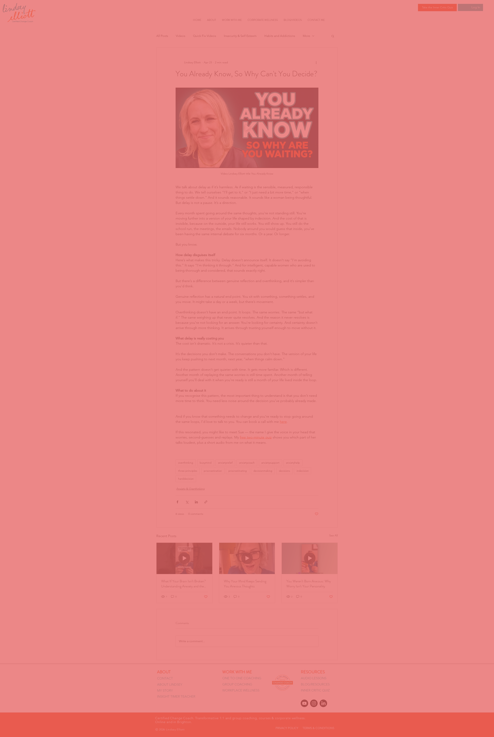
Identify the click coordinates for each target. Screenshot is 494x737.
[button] (302, 294)
